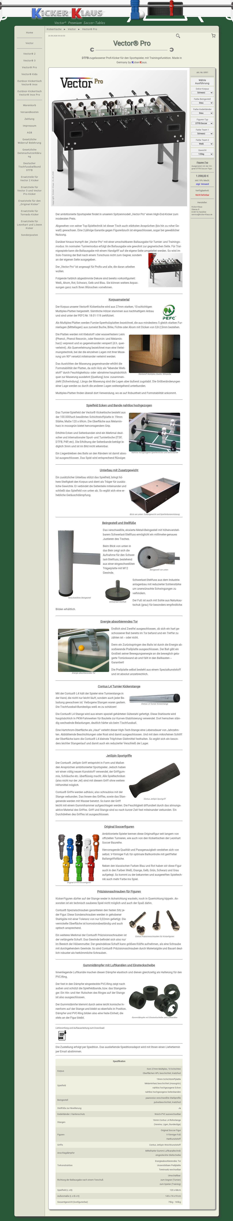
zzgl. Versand (202, 184)
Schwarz (82, 282)
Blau (102, 282)
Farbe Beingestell (202, 99)
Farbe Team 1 (202, 129)
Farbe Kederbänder (202, 109)
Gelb (91, 282)
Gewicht (202, 150)
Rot (73, 282)
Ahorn (66, 282)
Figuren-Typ (202, 119)
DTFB (85, 58)
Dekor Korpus (202, 89)
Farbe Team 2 (202, 140)
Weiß (59, 282)
